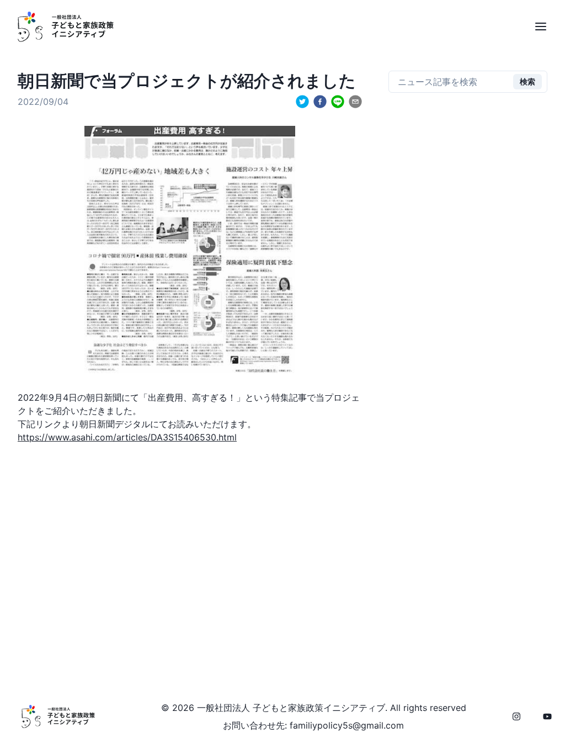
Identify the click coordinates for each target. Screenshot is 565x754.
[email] (355, 101)
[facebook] (320, 101)
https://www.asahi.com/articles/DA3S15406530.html (127, 437)
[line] (337, 101)
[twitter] (302, 101)
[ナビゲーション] (541, 26)
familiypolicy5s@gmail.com (347, 725)
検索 (527, 81)
